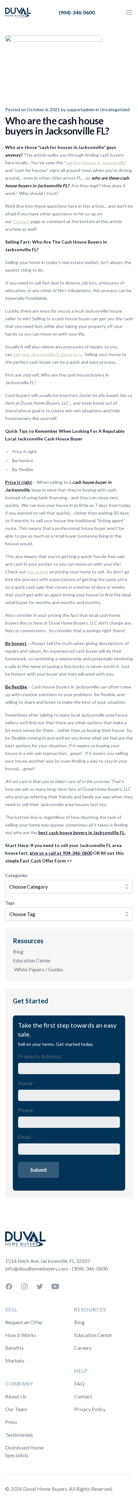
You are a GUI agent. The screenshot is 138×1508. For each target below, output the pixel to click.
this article (37, 571)
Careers (82, 1348)
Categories (16, 875)
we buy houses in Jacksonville (95, 162)
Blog (18, 951)
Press (11, 1422)
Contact (21, 221)
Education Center (32, 960)
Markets (14, 1360)
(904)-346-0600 (77, 12)
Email (26, 1137)
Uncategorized (115, 109)
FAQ (79, 1383)
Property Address (41, 1056)
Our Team (16, 1409)
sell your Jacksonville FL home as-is (47, 354)
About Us (15, 1396)
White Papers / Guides (38, 969)
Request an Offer (24, 1322)
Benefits (14, 1348)
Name (26, 1083)
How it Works (20, 1335)
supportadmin (81, 109)
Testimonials (19, 1435)
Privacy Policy (90, 1409)
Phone (25, 1110)
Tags (10, 903)
